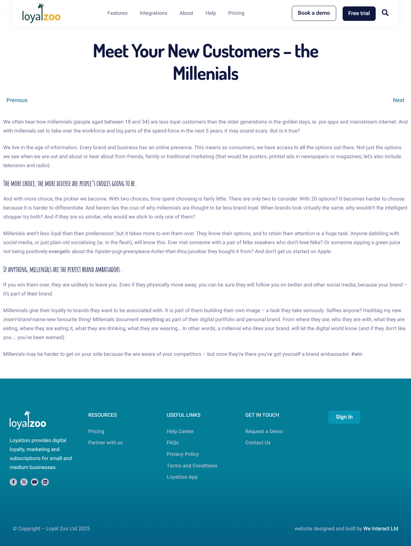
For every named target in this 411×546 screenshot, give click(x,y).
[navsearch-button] (385, 12)
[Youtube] (34, 482)
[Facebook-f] (13, 482)
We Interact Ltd (380, 529)
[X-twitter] (24, 482)
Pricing (236, 13)
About (186, 13)
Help (211, 13)
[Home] (41, 13)
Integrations (153, 13)
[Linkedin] (45, 482)
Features (118, 13)
